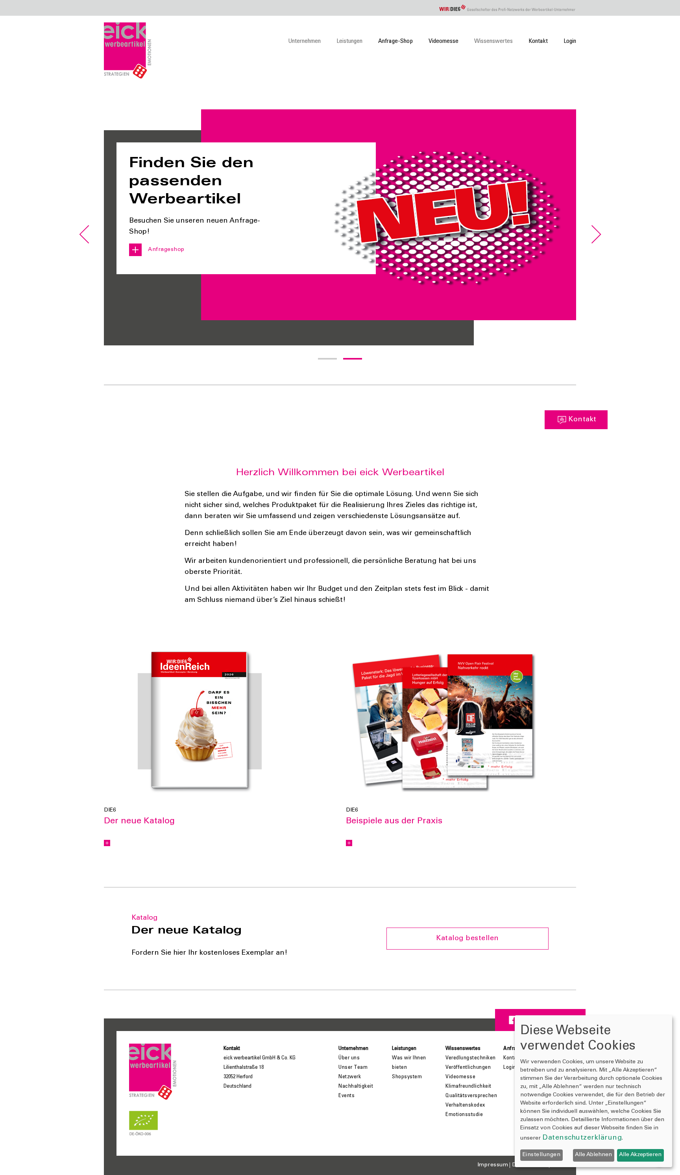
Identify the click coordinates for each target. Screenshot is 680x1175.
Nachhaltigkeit (355, 1086)
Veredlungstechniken (470, 1058)
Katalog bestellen (467, 938)
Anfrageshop (166, 250)
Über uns (349, 1058)
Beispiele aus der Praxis (394, 821)
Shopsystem (407, 1077)
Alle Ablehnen (593, 1155)
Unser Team (353, 1067)
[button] (327, 359)
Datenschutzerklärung (582, 1138)
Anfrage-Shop (395, 41)
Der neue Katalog (139, 821)
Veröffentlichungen (468, 1067)
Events (346, 1096)
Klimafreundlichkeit (468, 1086)
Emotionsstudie (464, 1115)
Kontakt (538, 41)
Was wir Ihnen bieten (409, 1062)
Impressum (492, 1165)
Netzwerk (349, 1077)
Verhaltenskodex (465, 1105)
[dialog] (593, 1091)
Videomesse (443, 41)
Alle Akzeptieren (640, 1155)
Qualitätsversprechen (471, 1096)
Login (570, 41)
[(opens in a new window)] (200, 721)
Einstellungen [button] (542, 1155)
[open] (107, 843)
